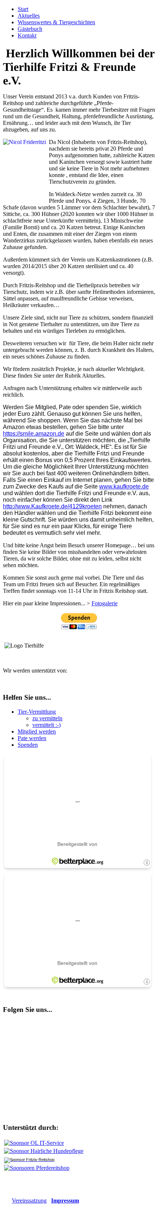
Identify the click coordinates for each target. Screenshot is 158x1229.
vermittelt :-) (46, 725)
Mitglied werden (37, 731)
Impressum (65, 1200)
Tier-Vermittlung (37, 712)
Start (23, 9)
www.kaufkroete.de (124, 486)
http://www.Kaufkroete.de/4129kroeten (52, 506)
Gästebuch (30, 29)
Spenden (28, 745)
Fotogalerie (104, 603)
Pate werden (32, 738)
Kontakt (27, 35)
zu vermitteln (47, 718)
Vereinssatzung (29, 1200)
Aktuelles (29, 15)
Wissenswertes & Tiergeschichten (56, 22)
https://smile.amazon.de (33, 433)
